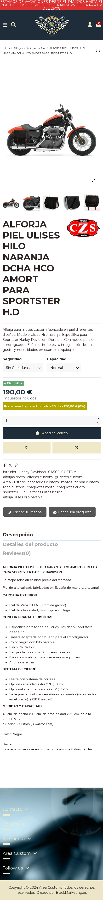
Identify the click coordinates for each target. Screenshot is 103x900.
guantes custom (69, 477)
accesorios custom (43, 482)
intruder (9, 472)
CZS (24, 492)
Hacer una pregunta (74, 512)
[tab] (52, 554)
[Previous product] (96, 51)
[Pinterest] (16, 465)
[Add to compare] (76, 447)
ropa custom (13, 487)
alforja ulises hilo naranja (22, 497)
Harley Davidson (32, 472)
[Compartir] (5, 465)
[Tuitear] (10, 465)
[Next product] (99, 51)
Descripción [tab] (18, 535)
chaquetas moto (41, 487)
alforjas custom (40, 477)
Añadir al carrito (55, 433)
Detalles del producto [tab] (30, 544)
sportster (10, 492)
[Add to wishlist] (27, 447)
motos (66, 482)
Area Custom (14, 482)
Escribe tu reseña (27, 512)
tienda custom (86, 482)
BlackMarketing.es (71, 892)
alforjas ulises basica (46, 492)
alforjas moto (14, 477)
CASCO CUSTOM (62, 472)
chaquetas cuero (71, 487)
